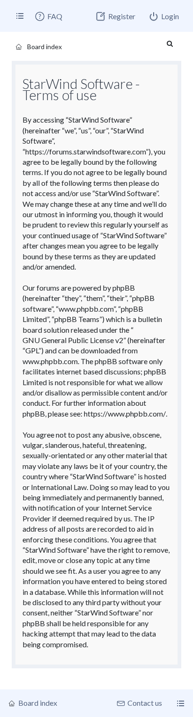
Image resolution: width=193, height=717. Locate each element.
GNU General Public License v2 (72, 340)
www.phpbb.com (50, 361)
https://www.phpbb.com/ (125, 413)
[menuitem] (48, 16)
